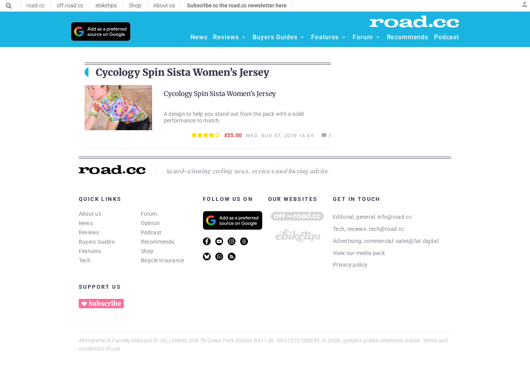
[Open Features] (344, 37)
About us (90, 214)
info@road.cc (395, 217)
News (86, 223)
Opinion (150, 223)
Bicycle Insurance (162, 260)
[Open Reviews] (244, 37)
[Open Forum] (378, 37)
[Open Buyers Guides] (302, 37)
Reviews (89, 232)
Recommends (158, 242)
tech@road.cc (386, 229)
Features (90, 251)
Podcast (151, 232)
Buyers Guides (96, 242)
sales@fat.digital (417, 241)
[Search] (9, 5)
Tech (84, 260)
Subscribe (104, 303)
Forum (149, 214)
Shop (147, 251)
